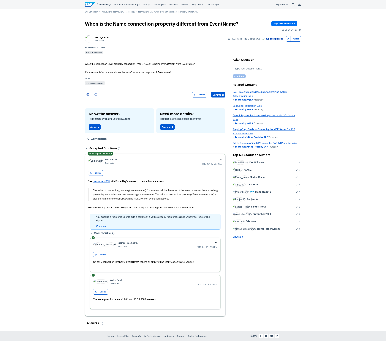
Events (185, 4)
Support (181, 336)
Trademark (168, 336)
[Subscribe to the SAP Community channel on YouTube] (271, 336)
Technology (130, 12)
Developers (160, 4)
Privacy (110, 336)
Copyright (136, 336)
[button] (288, 39)
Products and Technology (126, 4)
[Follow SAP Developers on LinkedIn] (277, 336)
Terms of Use (123, 336)
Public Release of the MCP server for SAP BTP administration (265, 143)
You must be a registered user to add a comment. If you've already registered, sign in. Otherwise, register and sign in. (153, 219)
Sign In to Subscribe (284, 23)
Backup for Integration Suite (247, 106)
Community (104, 4)
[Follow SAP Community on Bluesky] (266, 336)
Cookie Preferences (197, 336)
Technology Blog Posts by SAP (251, 137)
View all (237, 237)
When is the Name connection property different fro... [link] (176, 12)
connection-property (94, 83)
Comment (218, 95)
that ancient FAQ (101, 181)
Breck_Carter (102, 37)
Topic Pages (213, 4)
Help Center (198, 4)
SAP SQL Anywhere (94, 53)
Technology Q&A (145, 12)
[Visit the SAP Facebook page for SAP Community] (260, 336)
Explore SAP (282, 4)
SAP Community (91, 12)
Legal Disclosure (152, 336)
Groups (146, 4)
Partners (173, 4)
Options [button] (299, 24)
